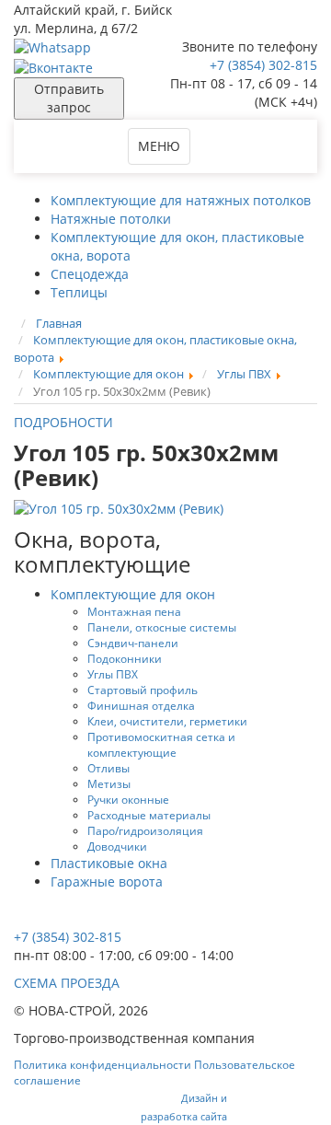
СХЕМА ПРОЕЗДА (67, 983)
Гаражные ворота (107, 881)
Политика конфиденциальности (102, 1065)
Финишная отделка (141, 705)
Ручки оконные (128, 799)
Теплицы (79, 292)
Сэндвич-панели (132, 642)
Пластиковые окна (109, 863)
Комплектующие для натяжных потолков (181, 200)
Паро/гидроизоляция (145, 830)
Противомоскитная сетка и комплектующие (161, 744)
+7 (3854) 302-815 (263, 65)
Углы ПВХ (112, 674)
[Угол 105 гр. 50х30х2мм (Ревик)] (118, 507)
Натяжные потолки (111, 218)
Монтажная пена (134, 611)
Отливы (108, 767)
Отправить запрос (69, 98)
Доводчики (117, 846)
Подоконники (124, 658)
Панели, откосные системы (161, 627)
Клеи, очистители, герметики (167, 720)
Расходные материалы (149, 814)
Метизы (109, 783)
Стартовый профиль (142, 689)
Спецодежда (90, 274)
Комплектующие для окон (133, 594)
